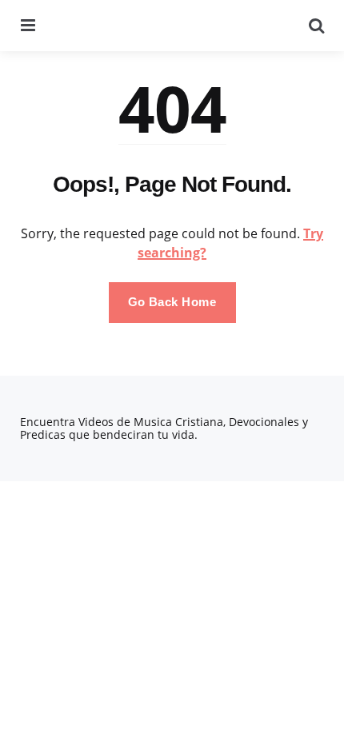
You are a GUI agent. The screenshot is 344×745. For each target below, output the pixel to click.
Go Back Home (172, 302)
